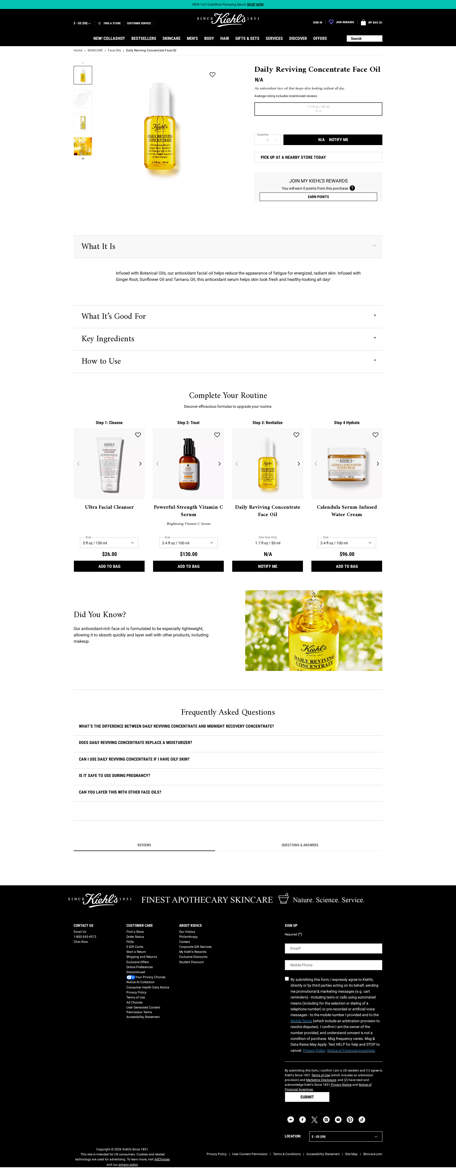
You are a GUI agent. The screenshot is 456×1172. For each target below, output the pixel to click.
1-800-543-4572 (85, 937)
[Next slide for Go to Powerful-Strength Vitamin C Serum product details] (219, 463)
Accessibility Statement (143, 1017)
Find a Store (135, 932)
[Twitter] (314, 1120)
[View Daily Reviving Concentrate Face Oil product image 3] (83, 123)
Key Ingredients (108, 339)
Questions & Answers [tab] (300, 845)
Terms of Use (135, 997)
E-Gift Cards (134, 947)
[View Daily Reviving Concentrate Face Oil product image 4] (83, 146)
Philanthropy (188, 937)
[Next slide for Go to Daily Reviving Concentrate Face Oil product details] (299, 463)
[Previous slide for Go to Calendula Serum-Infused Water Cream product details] (315, 463)
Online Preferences (139, 967)
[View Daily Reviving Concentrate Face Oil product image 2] (83, 99)
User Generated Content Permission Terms (143, 1010)
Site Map (351, 1154)
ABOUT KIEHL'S (190, 925)
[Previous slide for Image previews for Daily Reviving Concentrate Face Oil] (83, 63)
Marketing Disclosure (321, 1080)
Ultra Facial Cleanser (109, 507)
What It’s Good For (114, 316)
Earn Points (318, 197)
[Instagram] (326, 1120)
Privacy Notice (341, 1085)
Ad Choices (134, 1002)
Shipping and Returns (141, 957)
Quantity (262, 134)
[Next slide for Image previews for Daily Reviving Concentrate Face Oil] (83, 159)
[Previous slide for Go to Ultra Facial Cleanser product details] (78, 463)
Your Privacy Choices (150, 977)
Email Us (80, 932)
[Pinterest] (350, 1120)
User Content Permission (250, 1154)
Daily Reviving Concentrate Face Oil (267, 511)
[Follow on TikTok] (362, 1120)
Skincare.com (372, 1154)
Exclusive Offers (137, 962)
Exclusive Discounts (193, 957)
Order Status (135, 937)
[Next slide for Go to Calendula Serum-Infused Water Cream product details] (378, 463)
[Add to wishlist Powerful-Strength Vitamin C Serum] (217, 435)
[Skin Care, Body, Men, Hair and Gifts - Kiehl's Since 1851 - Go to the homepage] (228, 20)
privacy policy (128, 1164)
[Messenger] (291, 1120)
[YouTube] (338, 1120)
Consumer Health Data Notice (147, 987)
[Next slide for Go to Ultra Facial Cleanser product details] (140, 463)
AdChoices (162, 1159)
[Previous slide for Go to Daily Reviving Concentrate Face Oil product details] (236, 463)
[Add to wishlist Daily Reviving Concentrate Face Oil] (212, 75)
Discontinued (135, 972)
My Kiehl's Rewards (192, 952)
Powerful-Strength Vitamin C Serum (188, 511)
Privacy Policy (136, 992)
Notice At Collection (140, 982)
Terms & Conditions (287, 1154)
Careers (184, 942)
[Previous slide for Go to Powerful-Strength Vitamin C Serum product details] (157, 463)
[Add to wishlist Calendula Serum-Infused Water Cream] (375, 435)
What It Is (98, 246)
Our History (187, 932)
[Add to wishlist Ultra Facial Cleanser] (138, 435)
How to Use (101, 361)
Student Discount (191, 962)
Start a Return (136, 952)
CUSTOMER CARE (139, 925)
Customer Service (139, 23)
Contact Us (83, 925)
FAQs (130, 942)
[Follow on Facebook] (302, 1120)
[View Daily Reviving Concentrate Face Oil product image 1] (83, 75)
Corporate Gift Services (195, 947)
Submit (307, 1096)
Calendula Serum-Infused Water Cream (347, 511)
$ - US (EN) (81, 23)
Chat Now (81, 942)
